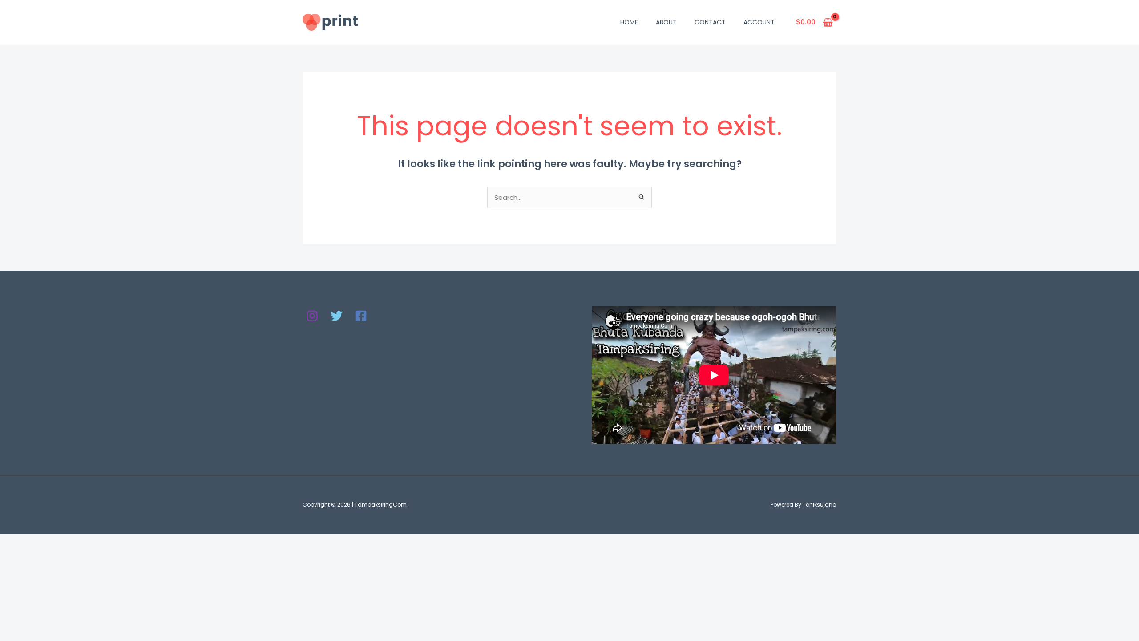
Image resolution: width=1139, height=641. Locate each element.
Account (759, 22)
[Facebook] (361, 315)
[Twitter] (336, 315)
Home (629, 22)
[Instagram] (312, 315)
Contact (710, 22)
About (666, 22)
